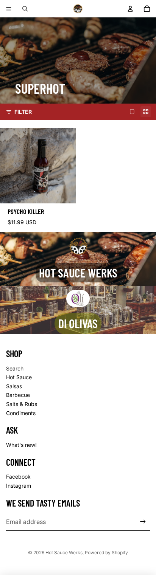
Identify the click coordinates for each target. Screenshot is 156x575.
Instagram (18, 485)
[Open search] (25, 8)
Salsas (14, 386)
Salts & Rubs (21, 404)
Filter (23, 111)
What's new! (21, 445)
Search (14, 368)
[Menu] (8, 8)
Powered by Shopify (106, 552)
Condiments (21, 413)
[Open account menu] (130, 8)
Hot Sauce (19, 377)
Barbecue (18, 395)
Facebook (18, 476)
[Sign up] (143, 522)
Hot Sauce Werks (64, 552)
